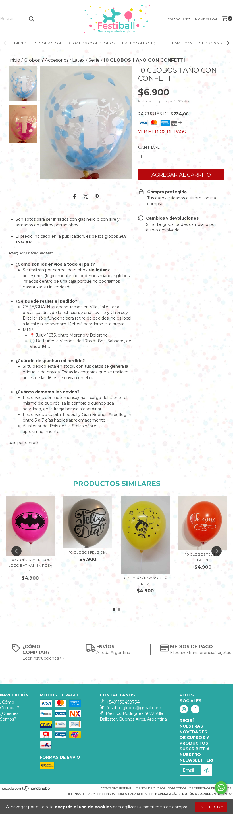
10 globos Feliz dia (88, 552)
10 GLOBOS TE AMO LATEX (202, 557)
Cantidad (149, 147)
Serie (94, 60)
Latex (78, 60)
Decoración (47, 43)
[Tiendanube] (26, 790)
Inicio (20, 43)
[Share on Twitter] (85, 196)
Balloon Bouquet (142, 43)
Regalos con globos (92, 43)
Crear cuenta (179, 19)
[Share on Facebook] (74, 196)
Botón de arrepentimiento (207, 794)
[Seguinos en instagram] (184, 709)
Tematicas (181, 43)
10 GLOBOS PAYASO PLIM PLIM (145, 581)
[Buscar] (31, 19)
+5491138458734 (123, 702)
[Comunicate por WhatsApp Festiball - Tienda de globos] (221, 787)
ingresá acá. (165, 794)
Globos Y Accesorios (46, 60)
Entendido (211, 807)
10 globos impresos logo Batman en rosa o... (30, 565)
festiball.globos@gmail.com (134, 707)
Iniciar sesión (205, 19)
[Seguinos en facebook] (195, 709)
